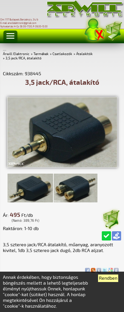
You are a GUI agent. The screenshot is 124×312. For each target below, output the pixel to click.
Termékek (40, 54)
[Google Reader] (110, 269)
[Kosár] (113, 30)
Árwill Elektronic (16, 54)
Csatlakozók (62, 54)
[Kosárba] (111, 218)
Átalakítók (84, 54)
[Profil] (95, 30)
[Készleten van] (106, 235)
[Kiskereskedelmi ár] (116, 235)
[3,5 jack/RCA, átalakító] (62, 166)
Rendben (108, 278)
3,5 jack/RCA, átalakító (23, 58)
